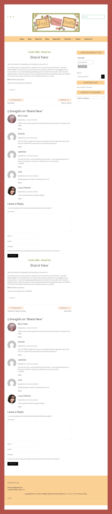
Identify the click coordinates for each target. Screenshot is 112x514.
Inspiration (56, 39)
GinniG (21, 134)
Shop (29, 39)
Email (9, 241)
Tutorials (67, 39)
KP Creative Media (71, 494)
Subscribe (81, 58)
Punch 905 (46, 52)
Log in (9, 498)
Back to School (66, 103)
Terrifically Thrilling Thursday (16, 311)
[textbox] (90, 98)
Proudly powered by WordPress (43, 502)
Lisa (20, 172)
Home (22, 39)
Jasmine (22, 152)
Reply (20, 129)
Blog (47, 39)
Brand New (11, 103)
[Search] (103, 77)
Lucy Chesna (24, 187)
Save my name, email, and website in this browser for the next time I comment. (34, 251)
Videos (78, 39)
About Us (38, 39)
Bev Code (23, 116)
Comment (11, 211)
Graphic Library (74, 502)
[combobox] (91, 97)
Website (10, 246)
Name (9, 236)
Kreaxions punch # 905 (32, 72)
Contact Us (88, 39)
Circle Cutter (34, 52)
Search (79, 73)
